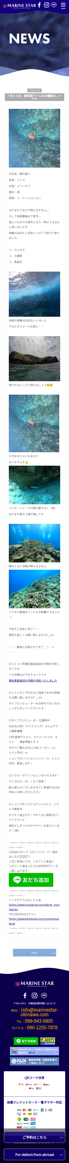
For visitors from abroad (34, 1154)
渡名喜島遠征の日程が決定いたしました (33, 680)
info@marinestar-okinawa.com (39, 1012)
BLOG (34, 952)
